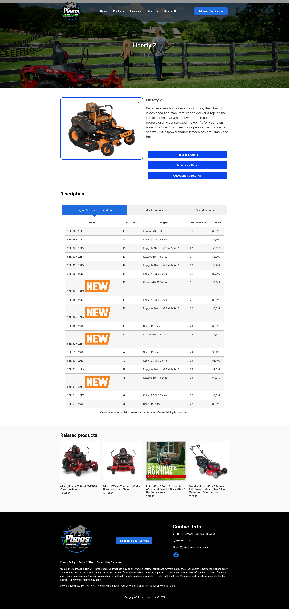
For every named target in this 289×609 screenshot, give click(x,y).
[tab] (94, 210)
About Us (152, 11)
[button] (138, 102)
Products (118, 11)
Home (103, 11)
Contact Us (170, 11)
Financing (135, 11)
